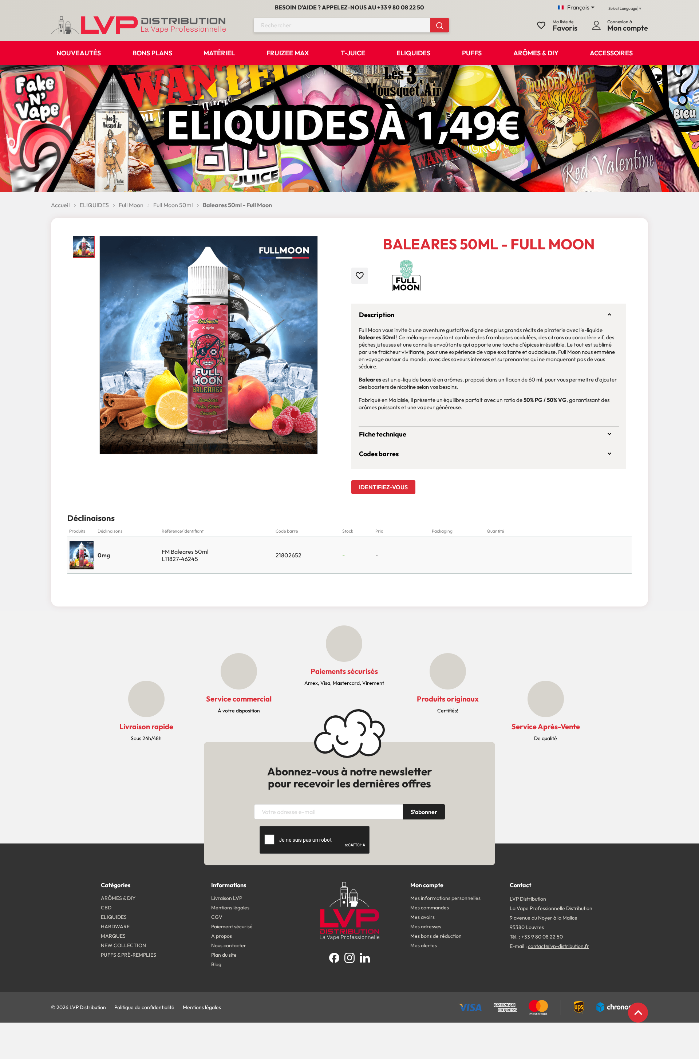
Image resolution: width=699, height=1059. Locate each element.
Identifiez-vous (383, 487)
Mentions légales (202, 1007)
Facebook (334, 958)
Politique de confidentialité (144, 1007)
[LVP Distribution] (349, 910)
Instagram (349, 958)
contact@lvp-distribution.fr (558, 946)
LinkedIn (365, 958)
